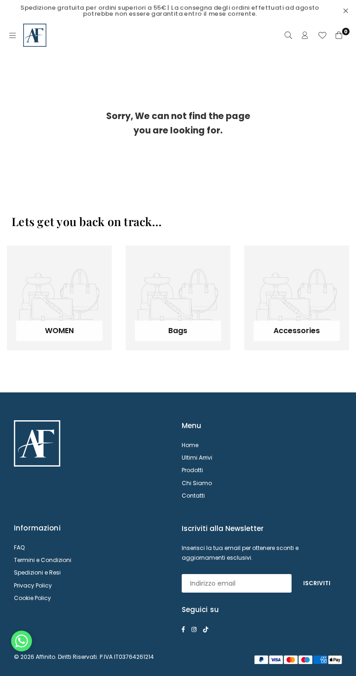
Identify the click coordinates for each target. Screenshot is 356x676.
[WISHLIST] (322, 35)
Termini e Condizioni (42, 560)
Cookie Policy (32, 598)
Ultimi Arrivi (197, 457)
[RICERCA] (288, 35)
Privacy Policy (33, 585)
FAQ (19, 547)
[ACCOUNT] (305, 35)
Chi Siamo (197, 483)
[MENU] (12, 35)
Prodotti (192, 470)
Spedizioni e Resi (37, 572)
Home (190, 445)
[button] (21, 643)
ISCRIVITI (317, 583)
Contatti (193, 495)
